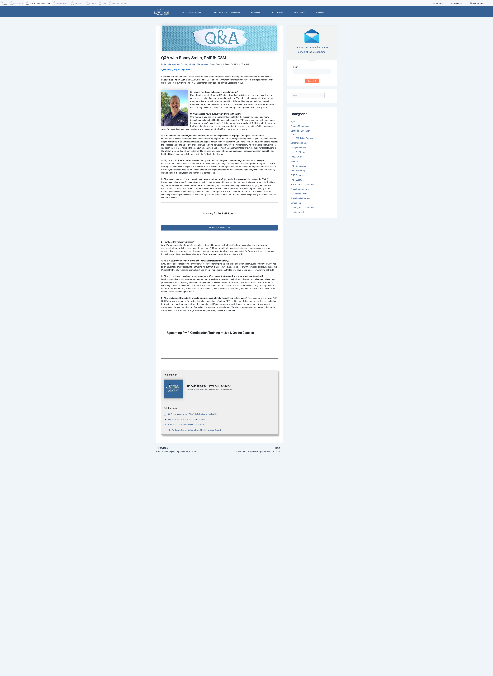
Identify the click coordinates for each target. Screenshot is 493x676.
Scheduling (296, 203)
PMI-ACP (295, 161)
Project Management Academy (39, 3)
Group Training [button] (277, 12)
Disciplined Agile (298, 147)
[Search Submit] (322, 94)
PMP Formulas (297, 175)
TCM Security (78, 3)
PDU (295, 134)
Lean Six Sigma (298, 152)
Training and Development (303, 207)
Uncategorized (297, 212)
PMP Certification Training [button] (191, 12)
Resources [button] (320, 12)
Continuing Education (300, 131)
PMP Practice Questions (219, 227)
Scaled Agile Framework (301, 198)
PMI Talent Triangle (304, 138)
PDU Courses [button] (299, 12)
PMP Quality (296, 180)
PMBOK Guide (297, 157)
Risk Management (299, 194)
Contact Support (456, 3)
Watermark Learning (119, 3)
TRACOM (92, 3)
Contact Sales (438, 3)
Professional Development (303, 184)
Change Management (300, 126)
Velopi (104, 3)
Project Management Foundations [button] (226, 12)
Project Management (300, 189)
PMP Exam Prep (298, 170)
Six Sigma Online (62, 3)
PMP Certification (298, 166)
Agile (293, 121)
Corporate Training (299, 143)
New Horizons (18, 3)
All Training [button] (255, 12)
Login (482, 3)
